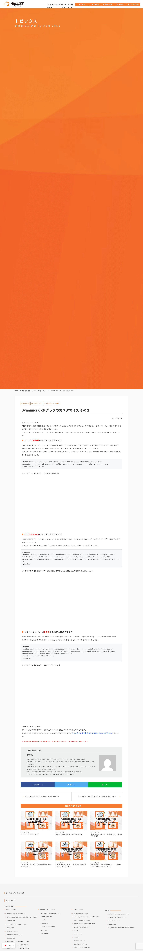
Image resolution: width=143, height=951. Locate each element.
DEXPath (76, 930)
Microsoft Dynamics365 (46, 916)
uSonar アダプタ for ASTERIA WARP (82, 920)
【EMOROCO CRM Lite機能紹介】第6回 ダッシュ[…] (36, 865)
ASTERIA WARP (44, 930)
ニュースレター (134, 4)
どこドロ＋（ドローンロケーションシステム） (119, 914)
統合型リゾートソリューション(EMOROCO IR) (18, 948)
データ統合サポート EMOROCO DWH (16, 924)
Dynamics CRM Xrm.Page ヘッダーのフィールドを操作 (43, 796)
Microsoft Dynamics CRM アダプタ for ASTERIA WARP (86, 917)
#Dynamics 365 (36, 403)
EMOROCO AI (10, 928)
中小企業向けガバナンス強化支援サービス (51, 913)
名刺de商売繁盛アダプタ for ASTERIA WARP (84, 923)
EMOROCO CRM (11, 921)
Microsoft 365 (44, 920)
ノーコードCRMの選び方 (30, 834)
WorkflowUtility (78, 934)
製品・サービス (63, 6)
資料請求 (121, 4)
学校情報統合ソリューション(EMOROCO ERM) (18, 941)
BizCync (76, 937)
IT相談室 (96, 4)
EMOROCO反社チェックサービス (82, 947)
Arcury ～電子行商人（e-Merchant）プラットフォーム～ (121, 927)
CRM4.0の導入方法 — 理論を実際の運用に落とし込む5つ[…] (70, 865)
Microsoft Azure (44, 923)
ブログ (83, 4)
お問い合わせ (108, 4)
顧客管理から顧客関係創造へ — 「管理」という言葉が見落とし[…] (106, 865)
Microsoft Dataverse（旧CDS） (48, 926)
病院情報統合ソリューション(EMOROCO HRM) (18, 945)
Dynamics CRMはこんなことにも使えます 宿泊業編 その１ (97, 796)
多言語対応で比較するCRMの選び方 (69, 834)
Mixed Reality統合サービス (80, 944)
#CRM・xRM (25, 403)
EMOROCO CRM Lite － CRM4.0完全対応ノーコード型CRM (22, 917)
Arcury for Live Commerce (114, 921)
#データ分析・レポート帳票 (52, 403)
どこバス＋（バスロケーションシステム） (118, 917)
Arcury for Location (112, 924)
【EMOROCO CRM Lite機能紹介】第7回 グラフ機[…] (106, 835)
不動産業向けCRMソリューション (15, 935)
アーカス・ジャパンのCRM (53, 6)
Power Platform (44, 933)
